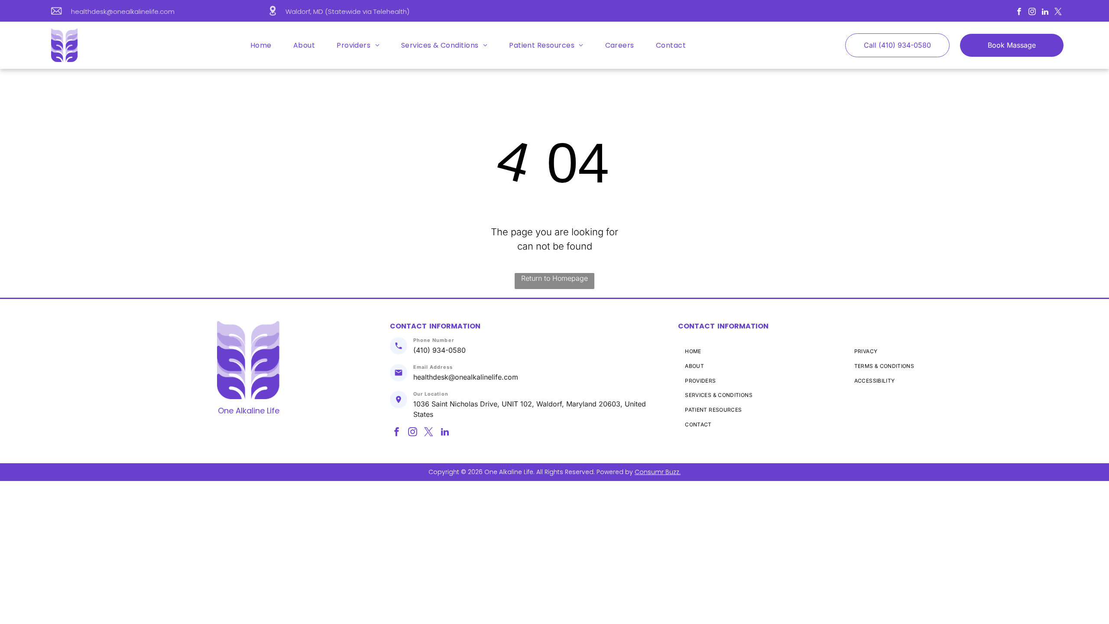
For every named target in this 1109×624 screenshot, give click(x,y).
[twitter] (1058, 12)
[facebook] (1019, 12)
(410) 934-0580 (439, 350)
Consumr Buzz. (658, 472)
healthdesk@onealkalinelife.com (123, 11)
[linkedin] (1045, 12)
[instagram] (1032, 12)
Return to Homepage (554, 278)
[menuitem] (260, 45)
